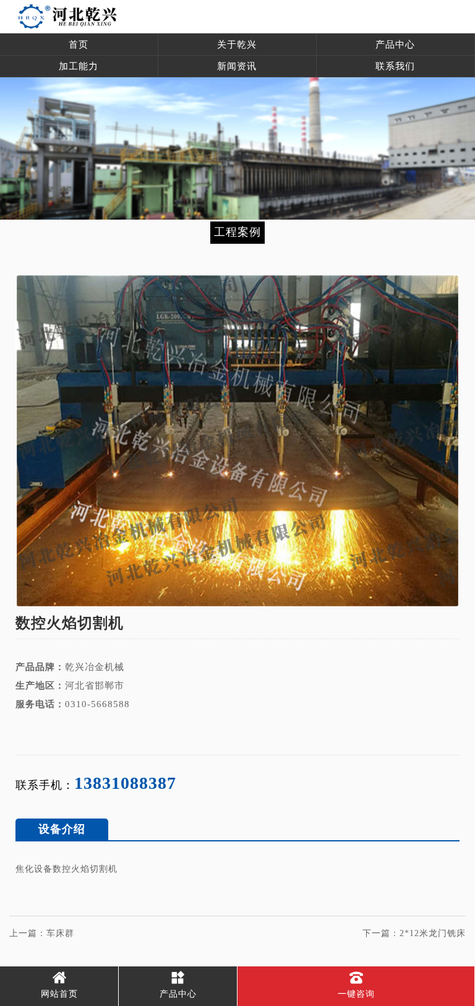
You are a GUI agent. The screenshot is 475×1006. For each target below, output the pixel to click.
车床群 (60, 933)
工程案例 (237, 232)
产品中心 (395, 44)
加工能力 (78, 66)
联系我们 (395, 66)
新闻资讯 (237, 66)
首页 (78, 44)
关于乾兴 (237, 44)
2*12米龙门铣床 (433, 933)
